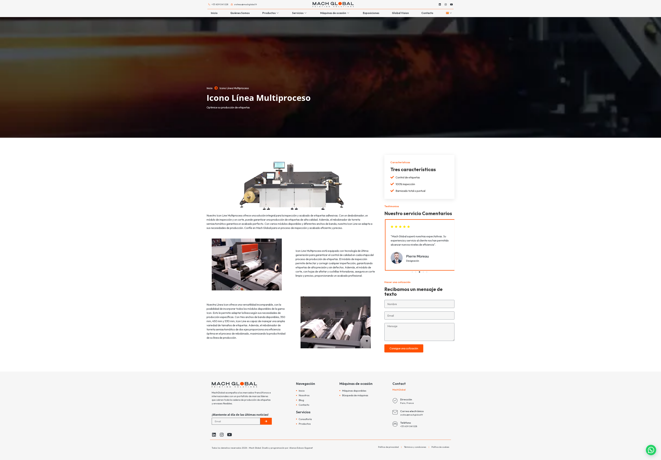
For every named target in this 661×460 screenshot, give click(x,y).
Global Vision (400, 13)
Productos (269, 13)
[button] (412, 272)
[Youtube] (451, 4)
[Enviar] (266, 421)
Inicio (214, 13)
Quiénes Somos (240, 13)
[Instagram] (445, 4)
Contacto (427, 13)
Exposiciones (371, 13)
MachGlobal (399, 389)
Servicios (297, 13)
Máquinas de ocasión (333, 13)
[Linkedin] (440, 4)
